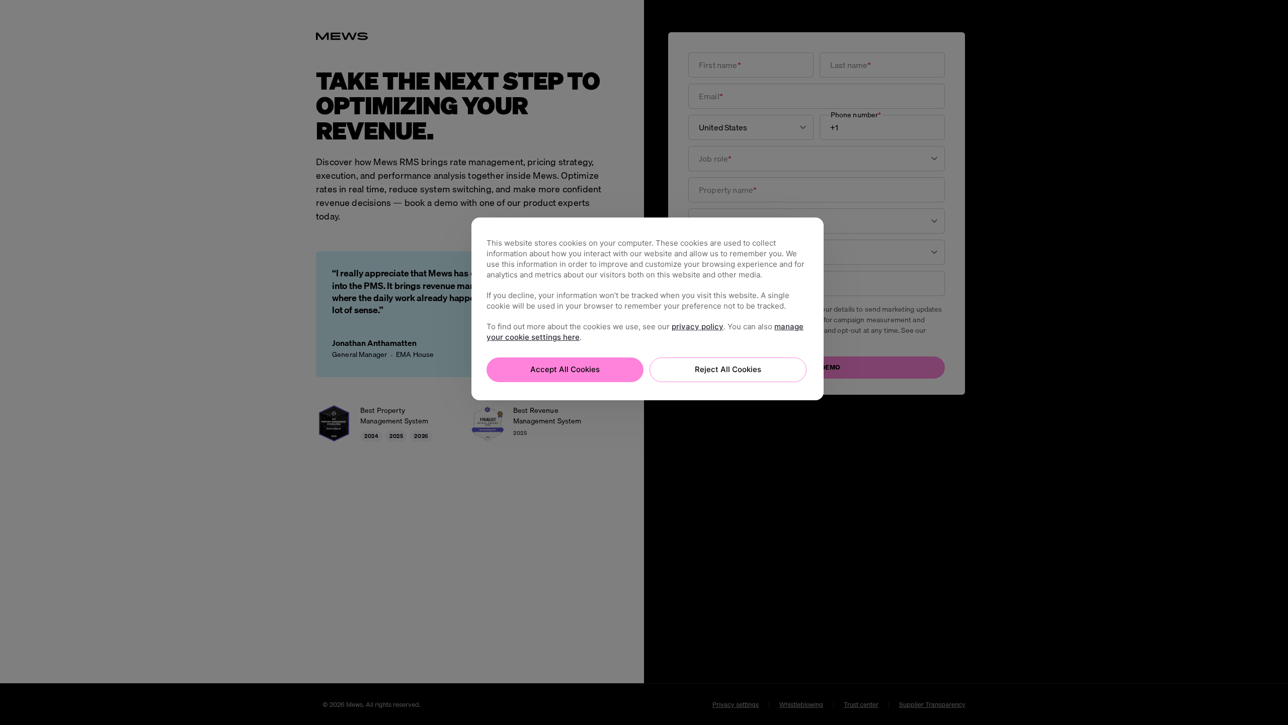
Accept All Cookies (565, 369)
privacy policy (697, 326)
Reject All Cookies (728, 369)
